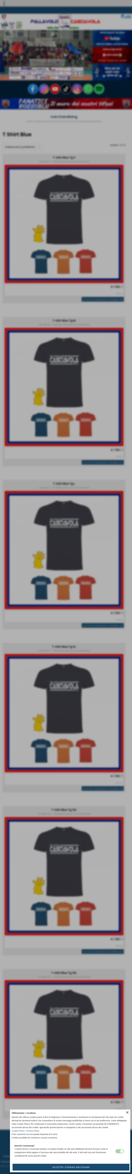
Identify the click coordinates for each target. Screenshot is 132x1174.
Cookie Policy (18, 1131)
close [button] (127, 1112)
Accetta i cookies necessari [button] (71, 1167)
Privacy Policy (32, 1131)
